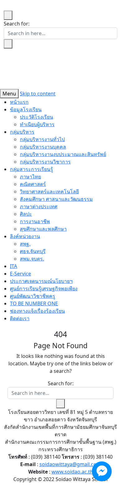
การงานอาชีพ (35, 221)
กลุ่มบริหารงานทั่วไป (42, 139)
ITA (13, 266)
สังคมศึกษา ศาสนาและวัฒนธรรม (56, 199)
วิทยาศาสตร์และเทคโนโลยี (49, 191)
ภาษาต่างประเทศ (38, 206)
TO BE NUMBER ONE (34, 303)
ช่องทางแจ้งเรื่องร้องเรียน (37, 311)
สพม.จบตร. (32, 258)
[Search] (8, 44)
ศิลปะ (26, 214)
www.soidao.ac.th (72, 471)
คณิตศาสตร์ (33, 184)
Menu (9, 93)
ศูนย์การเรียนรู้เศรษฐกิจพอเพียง (44, 288)
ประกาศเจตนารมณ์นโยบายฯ (41, 281)
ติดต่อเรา (19, 318)
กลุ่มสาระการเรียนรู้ (31, 169)
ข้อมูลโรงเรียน (26, 109)
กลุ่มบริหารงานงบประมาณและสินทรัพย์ (63, 154)
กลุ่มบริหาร (22, 131)
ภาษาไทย (30, 176)
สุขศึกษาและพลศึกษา (43, 228)
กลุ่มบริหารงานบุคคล (43, 146)
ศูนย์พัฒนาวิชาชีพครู (32, 296)
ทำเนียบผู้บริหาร (37, 124)
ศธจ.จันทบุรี (33, 251)
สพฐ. (25, 243)
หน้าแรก (19, 102)
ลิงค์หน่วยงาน (25, 236)
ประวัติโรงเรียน (36, 116)
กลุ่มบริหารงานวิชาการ (45, 161)
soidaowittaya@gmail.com (70, 464)
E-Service (20, 273)
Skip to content (38, 93)
